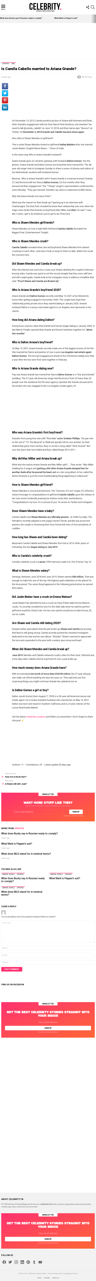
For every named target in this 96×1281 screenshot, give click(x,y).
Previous (1, 18)
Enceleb (47, 1278)
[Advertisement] (48, 40)
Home (39, 1278)
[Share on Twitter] (5, 93)
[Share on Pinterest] (5, 100)
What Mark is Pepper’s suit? (66, 18)
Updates (19, 828)
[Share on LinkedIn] (5, 107)
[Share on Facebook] (5, 86)
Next (95, 18)
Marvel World (8, 874)
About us (55, 1278)
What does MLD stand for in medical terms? (26, 853)
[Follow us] (88, 7)
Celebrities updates (35, 716)
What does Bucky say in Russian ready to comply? (21, 18)
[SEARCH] (93, 7)
